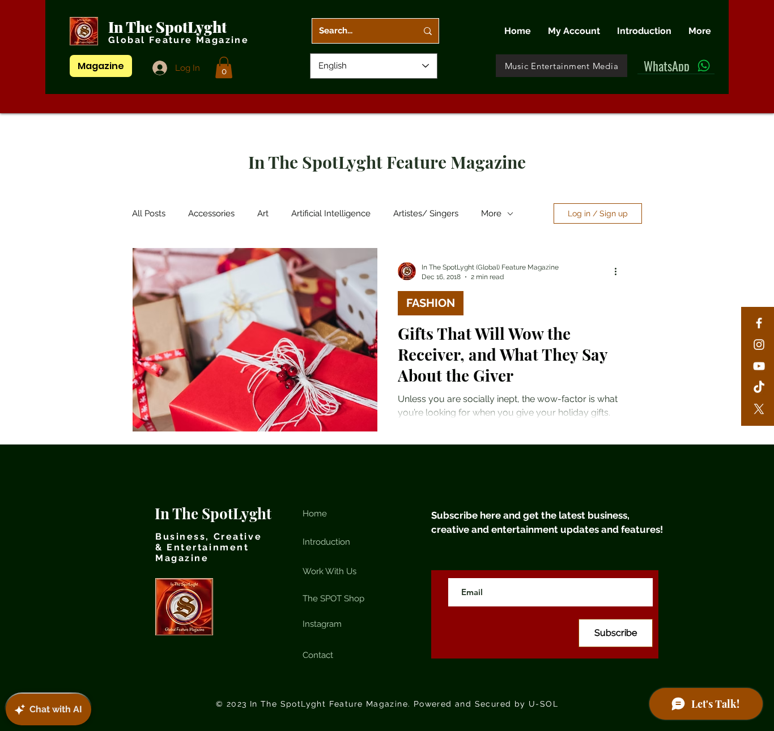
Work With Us (329, 571)
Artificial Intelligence (331, 213)
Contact (318, 655)
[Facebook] (759, 323)
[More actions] (619, 271)
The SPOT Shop (333, 598)
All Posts (148, 213)
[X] (759, 409)
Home (315, 513)
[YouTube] (759, 366)
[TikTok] (759, 388)
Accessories (211, 213)
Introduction (326, 542)
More (491, 213)
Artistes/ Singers (425, 213)
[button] (224, 67)
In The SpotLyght (169, 27)
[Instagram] (759, 344)
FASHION (430, 303)
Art (263, 213)
